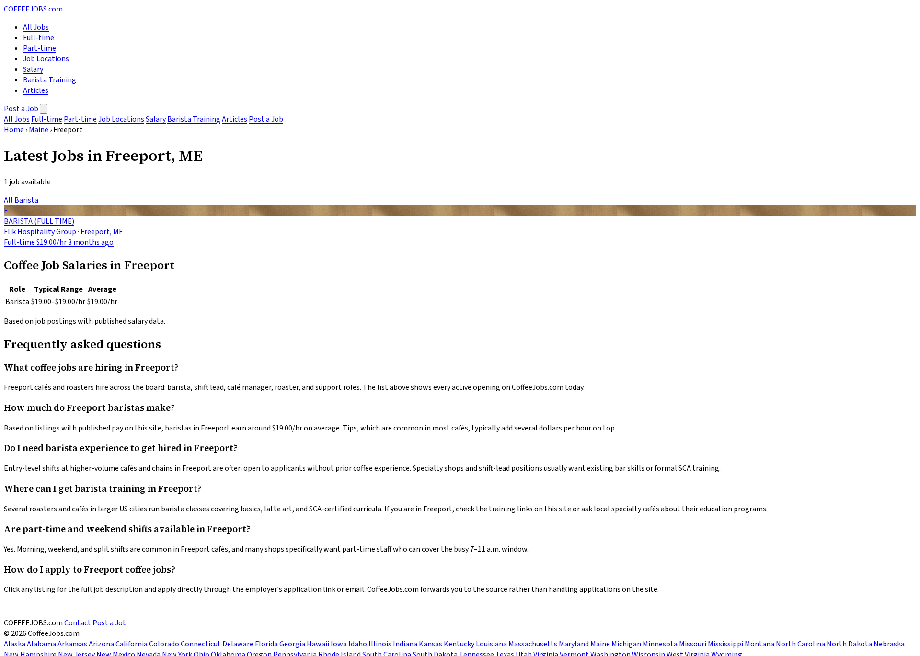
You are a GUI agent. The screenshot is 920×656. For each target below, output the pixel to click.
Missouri (692, 644)
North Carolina (800, 644)
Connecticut (201, 644)
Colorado (164, 644)
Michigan (626, 644)
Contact (77, 623)
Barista (26, 200)
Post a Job (22, 108)
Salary (33, 69)
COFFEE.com (33, 9)
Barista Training (49, 80)
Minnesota (660, 644)
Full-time (38, 38)
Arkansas (72, 644)
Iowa (339, 644)
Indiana (405, 644)
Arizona (101, 644)
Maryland (574, 644)
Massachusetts (532, 644)
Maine (38, 129)
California (131, 644)
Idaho (357, 644)
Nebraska (889, 644)
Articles (35, 90)
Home (14, 129)
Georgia (292, 644)
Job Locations (46, 59)
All (8, 200)
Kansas (430, 644)
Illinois (379, 644)
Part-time (39, 48)
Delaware (237, 644)
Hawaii (318, 644)
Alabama (41, 644)
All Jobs (36, 27)
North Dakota (849, 644)
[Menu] (43, 109)
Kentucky (459, 644)
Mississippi (725, 644)
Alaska (14, 644)
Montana (759, 644)
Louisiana (491, 644)
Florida (266, 644)
